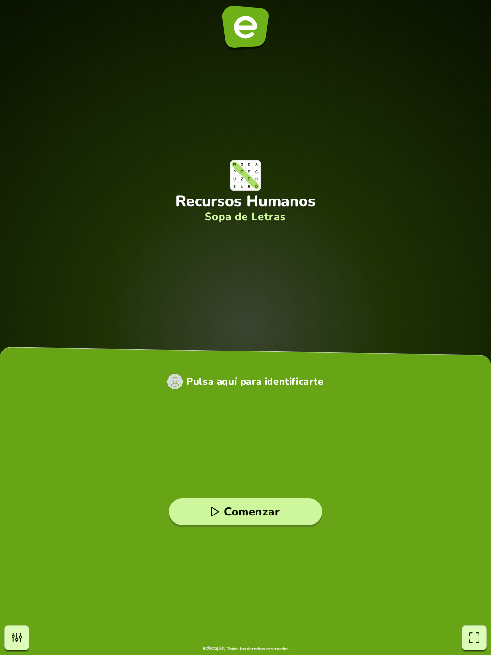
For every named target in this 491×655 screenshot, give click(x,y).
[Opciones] (16, 637)
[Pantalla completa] (474, 637)
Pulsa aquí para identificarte (255, 381)
